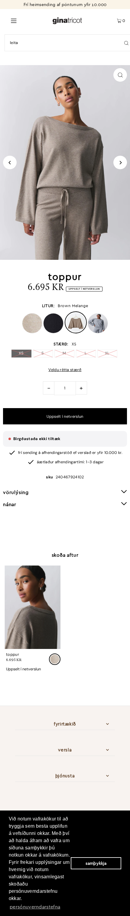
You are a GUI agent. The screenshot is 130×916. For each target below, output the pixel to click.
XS (21, 353)
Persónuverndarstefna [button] (35, 907)
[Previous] (10, 162)
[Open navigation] (26, 20)
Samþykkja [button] (96, 863)
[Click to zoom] (120, 75)
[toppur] (32, 607)
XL (107, 353)
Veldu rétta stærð (64, 370)
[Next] (120, 162)
